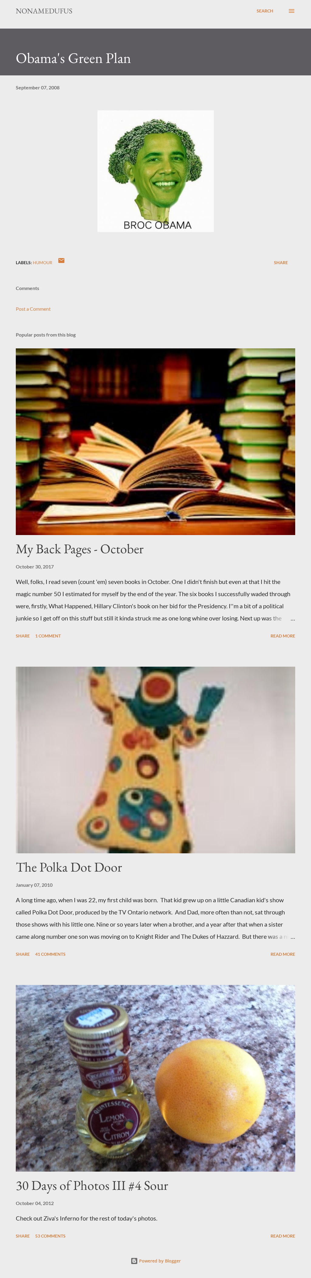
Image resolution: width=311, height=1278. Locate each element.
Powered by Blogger (159, 1261)
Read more (283, 635)
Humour (42, 262)
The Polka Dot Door (69, 867)
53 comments (50, 1235)
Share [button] (281, 262)
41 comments (50, 954)
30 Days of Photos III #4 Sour (92, 1185)
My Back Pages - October (80, 548)
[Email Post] (61, 262)
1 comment (48, 635)
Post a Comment (33, 309)
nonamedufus (44, 11)
